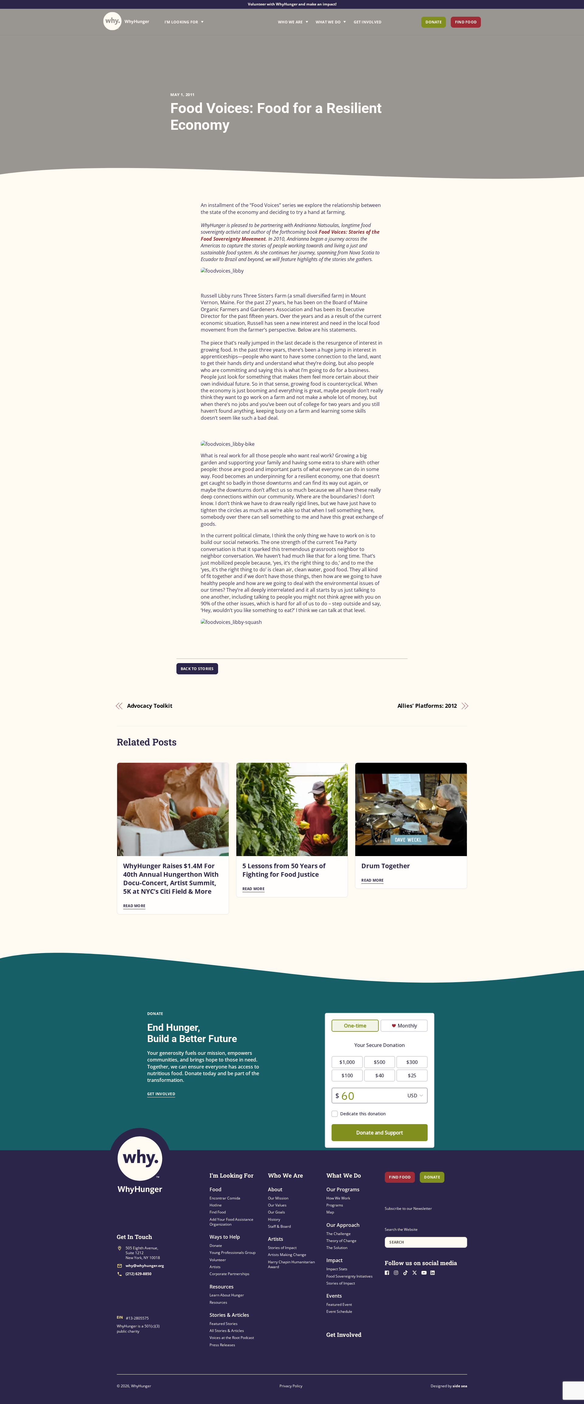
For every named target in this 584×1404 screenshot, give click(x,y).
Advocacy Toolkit (150, 705)
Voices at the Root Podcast (232, 1337)
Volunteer (218, 1259)
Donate (433, 22)
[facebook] (389, 1272)
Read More (134, 905)
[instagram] (398, 1272)
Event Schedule (339, 1311)
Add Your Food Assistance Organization (231, 1222)
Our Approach (343, 1225)
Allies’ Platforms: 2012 (427, 705)
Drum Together (385, 866)
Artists (215, 1266)
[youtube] (425, 1272)
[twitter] (416, 1272)
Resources (222, 1286)
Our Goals (276, 1212)
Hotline (216, 1205)
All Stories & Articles (227, 1330)
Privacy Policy (291, 1386)
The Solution (336, 1247)
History (274, 1219)
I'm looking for (201, 20)
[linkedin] (434, 1272)
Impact (334, 1260)
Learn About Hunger (227, 1295)
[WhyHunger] (126, 21)
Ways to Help (225, 1237)
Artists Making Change (287, 1254)
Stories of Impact (282, 1247)
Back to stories (197, 668)
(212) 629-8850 (138, 1273)
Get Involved (368, 22)
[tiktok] (407, 1272)
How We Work (338, 1198)
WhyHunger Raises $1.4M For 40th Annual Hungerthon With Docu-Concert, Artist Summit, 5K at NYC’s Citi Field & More (171, 879)
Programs (334, 1205)
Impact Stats (336, 1269)
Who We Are (290, 22)
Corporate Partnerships (229, 1273)
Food (215, 1189)
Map (330, 1212)
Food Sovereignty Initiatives (349, 1276)
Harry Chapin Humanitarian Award (291, 1264)
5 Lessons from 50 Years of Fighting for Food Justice (283, 870)
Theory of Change (341, 1240)
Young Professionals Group (232, 1252)
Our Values (277, 1205)
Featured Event (339, 1304)
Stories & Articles (229, 1315)
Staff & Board (279, 1226)
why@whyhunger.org (145, 1265)
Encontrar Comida (225, 1198)
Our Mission (278, 1198)
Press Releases (222, 1344)
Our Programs (343, 1189)
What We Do (328, 22)
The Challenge (338, 1233)
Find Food (466, 22)
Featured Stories (224, 1323)
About (275, 1189)
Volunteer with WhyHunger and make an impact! (292, 4)
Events (334, 1295)
